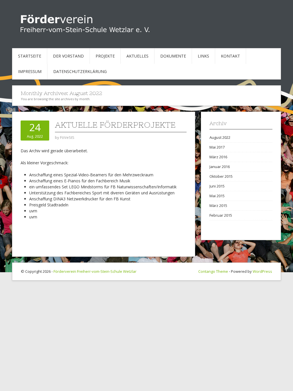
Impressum (29, 71)
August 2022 (219, 137)
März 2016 (218, 156)
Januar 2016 (219, 166)
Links (203, 56)
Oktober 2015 (221, 176)
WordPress (262, 271)
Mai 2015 (217, 195)
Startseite (29, 56)
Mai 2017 (217, 147)
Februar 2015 (220, 215)
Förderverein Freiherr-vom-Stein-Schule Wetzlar (95, 271)
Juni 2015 (217, 186)
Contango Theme (213, 271)
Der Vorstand (68, 56)
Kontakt (230, 56)
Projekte (105, 56)
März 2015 (218, 205)
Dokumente (173, 56)
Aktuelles (137, 56)
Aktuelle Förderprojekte (115, 124)
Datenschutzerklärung (80, 71)
